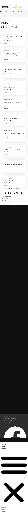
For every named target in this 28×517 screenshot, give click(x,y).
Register (5, 7)
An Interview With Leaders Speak (12, 149)
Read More (6, 43)
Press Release (6, 198)
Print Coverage (6, 200)
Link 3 (4, 448)
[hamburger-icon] (25, 7)
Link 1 (4, 445)
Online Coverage (6, 196)
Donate (19, 7)
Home (3, 12)
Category (8, 12)
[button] (14, 479)
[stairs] (14, 3)
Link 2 (4, 446)
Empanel (12, 7)
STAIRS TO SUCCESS (9, 180)
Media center (16, 12)
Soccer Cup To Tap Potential (10, 118)
